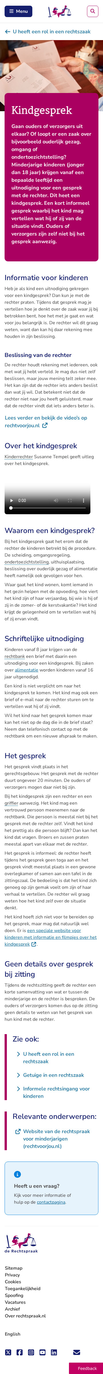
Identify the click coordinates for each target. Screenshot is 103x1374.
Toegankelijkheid (22, 1289)
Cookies (13, 1282)
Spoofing (14, 1295)
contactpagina (51, 1202)
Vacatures (15, 1302)
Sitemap (13, 1268)
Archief (12, 1309)
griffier (11, 803)
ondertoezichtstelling (27, 562)
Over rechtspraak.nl (25, 1316)
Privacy (12, 1275)
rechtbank (15, 656)
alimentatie (26, 670)
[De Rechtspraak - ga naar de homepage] (21, 1243)
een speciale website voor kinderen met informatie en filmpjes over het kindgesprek (51, 937)
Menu (22, 11)
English (12, 1334)
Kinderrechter (19, 457)
